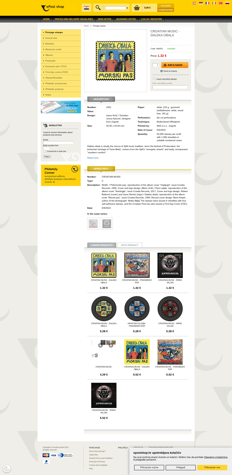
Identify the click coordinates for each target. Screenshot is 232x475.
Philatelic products (54, 89)
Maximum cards (53, 49)
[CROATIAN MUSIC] (103, 357)
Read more (92, 158)
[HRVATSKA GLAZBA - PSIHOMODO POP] (137, 321)
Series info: (101, 168)
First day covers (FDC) (56, 72)
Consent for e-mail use (56, 151)
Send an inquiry (170, 71)
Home (46, 19)
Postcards (50, 60)
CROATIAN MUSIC (104, 367)
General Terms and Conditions (101, 458)
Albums (49, 55)
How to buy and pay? (97, 451)
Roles (48, 94)
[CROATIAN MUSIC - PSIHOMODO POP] (93, 227)
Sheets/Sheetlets (53, 77)
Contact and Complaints (98, 465)
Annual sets (51, 38)
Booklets (49, 43)
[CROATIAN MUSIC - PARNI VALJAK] (106, 227)
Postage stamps (54, 32)
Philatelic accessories (56, 83)
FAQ (91, 468)
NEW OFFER (104, 19)
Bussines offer (126, 19)
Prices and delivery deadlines (74, 19)
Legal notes (93, 455)
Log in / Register (151, 19)
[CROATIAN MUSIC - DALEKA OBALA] (103, 277)
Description (101, 99)
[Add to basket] (175, 68)
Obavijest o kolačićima (215, 457)
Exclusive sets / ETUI (55, 66)
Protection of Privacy (97, 462)
